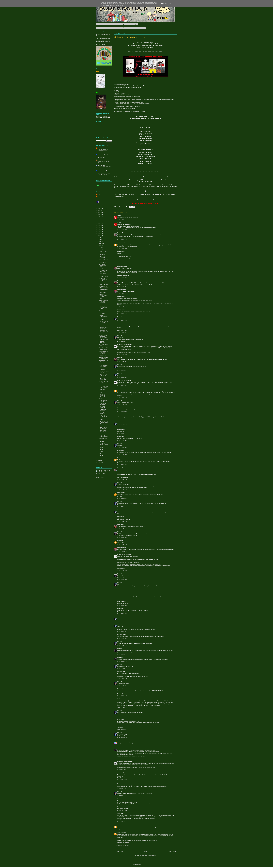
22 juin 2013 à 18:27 (122, 528)
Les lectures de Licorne (123, 344)
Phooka (119, 280)
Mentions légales (100, 477)
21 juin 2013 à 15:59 (122, 370)
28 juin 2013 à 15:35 (122, 685)
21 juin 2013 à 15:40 (122, 354)
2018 (99, 225)
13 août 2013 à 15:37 (122, 795)
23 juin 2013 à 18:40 (122, 621)
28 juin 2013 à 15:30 (122, 678)
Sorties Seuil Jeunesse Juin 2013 (103, 391)
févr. (100, 453)
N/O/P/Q (131, 28)
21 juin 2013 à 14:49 (122, 341)
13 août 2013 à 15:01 (122, 788)
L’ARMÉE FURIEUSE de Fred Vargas (103, 270)
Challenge (120, 209)
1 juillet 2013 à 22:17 (122, 737)
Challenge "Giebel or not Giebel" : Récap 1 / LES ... (103, 275)
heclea (119, 688)
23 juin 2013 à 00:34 (122, 551)
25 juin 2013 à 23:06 (122, 654)
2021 (99, 219)
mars (100, 451)
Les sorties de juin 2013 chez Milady (103, 283)
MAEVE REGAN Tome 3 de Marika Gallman (103, 371)
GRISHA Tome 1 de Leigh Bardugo (103, 358)
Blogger (139, 864)
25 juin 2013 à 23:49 (122, 661)
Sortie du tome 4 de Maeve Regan (103, 348)
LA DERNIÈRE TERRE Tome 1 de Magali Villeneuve (103, 411)
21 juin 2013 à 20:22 (122, 411)
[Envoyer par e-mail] (129, 207)
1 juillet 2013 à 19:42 (122, 716)
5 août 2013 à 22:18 (121, 758)
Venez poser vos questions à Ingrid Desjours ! (103, 440)
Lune (118, 741)
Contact (105, 24)
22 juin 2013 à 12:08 (122, 454)
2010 (99, 462)
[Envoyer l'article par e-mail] (126, 206)
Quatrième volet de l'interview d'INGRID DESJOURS (103, 353)
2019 (99, 223)
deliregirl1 (119, 634)
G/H (116, 28)
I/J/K (121, 28)
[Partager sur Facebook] (133, 207)
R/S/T (137, 28)
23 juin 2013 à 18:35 (122, 605)
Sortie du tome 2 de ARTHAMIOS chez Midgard (103, 291)
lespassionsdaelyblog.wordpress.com (104, 171)
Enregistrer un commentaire (122, 845)
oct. (100, 241)
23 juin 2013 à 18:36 (122, 613)
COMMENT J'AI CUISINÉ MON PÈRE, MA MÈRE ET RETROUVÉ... (103, 377)
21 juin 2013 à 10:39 (122, 229)
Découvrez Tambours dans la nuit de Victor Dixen (103, 296)
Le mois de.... (112, 24)
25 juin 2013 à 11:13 (121, 645)
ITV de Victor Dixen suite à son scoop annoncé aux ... (103, 366)
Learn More (164, 3)
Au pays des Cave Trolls (104, 154)
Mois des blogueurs (122, 24)
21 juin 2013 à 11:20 (121, 263)
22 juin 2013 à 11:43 (121, 440)
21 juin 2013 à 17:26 (122, 397)
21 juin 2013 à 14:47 (122, 332)
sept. (100, 243)
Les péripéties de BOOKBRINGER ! (103, 332)
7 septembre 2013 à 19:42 (123, 829)
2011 (99, 460)
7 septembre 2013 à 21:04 (123, 842)
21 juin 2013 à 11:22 (121, 277)
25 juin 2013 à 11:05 (121, 638)
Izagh (118, 648)
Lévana (119, 232)
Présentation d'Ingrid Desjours (103, 444)
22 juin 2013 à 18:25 (122, 521)
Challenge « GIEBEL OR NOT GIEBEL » (103, 312)
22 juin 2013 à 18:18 (122, 489)
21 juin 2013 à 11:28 (121, 306)
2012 (99, 458)
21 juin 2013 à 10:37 (122, 219)
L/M (125, 28)
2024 (99, 212)
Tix (118, 215)
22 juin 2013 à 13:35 (122, 479)
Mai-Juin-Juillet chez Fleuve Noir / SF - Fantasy (103, 386)
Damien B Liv (120, 266)
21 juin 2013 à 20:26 (122, 426)
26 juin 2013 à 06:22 (122, 668)
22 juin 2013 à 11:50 (121, 447)
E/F (112, 28)
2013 (99, 235)
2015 (99, 231)
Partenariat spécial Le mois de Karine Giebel (103, 322)
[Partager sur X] (132, 207)
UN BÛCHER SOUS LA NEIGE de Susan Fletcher (103, 317)
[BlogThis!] (130, 207)
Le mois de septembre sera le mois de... (103, 327)
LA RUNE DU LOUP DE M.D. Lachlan (103, 279)
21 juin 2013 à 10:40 (122, 239)
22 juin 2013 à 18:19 (122, 498)
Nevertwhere (101, 148)
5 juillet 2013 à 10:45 (122, 745)
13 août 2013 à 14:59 (122, 779)
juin (100, 249)
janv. (100, 455)
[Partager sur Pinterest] (134, 207)
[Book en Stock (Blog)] (97, 187)
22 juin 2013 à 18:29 (122, 537)
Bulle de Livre (101, 165)
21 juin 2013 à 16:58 (122, 385)
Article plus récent (119, 851)
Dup (118, 316)
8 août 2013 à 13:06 (121, 769)
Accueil (99, 24)
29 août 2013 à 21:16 (122, 821)
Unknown (119, 457)
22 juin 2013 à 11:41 (121, 433)
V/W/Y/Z (142, 28)
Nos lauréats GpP (132, 24)
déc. (100, 237)
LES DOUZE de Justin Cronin (102, 431)
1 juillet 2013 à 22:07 (122, 729)
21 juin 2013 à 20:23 (122, 419)
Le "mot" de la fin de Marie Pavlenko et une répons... (103, 427)
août (100, 245)
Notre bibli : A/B (101, 28)
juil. (100, 247)
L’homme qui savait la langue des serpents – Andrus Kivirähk (103, 150)
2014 (99, 233)
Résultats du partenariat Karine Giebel (103, 307)
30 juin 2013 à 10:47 (122, 695)
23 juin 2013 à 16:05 (122, 579)
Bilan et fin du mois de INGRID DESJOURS (103, 261)
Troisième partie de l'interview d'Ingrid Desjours (103, 400)
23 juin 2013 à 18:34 (122, 598)
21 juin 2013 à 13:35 (122, 320)
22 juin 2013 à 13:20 (122, 464)
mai (100, 447)
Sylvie (118, 699)
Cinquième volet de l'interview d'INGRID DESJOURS (103, 302)
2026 (99, 208)
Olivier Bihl (120, 243)
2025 (99, 210)
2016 (99, 229)
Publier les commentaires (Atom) (148, 855)
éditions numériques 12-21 (135, 180)
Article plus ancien (171, 851)
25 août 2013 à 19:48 (122, 810)
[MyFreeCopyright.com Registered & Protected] (104, 473)
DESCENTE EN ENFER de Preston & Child (103, 336)
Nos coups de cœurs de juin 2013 (102, 265)
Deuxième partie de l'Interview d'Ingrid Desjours (103, 422)
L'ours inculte (101, 160)
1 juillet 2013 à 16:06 (122, 707)
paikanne (119, 429)
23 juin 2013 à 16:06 (122, 588)
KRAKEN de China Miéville (103, 382)
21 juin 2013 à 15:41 (122, 361)
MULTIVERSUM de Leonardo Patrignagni (103, 341)
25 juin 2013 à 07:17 (122, 631)
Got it (171, 3)
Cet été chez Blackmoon (102, 257)
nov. (100, 239)
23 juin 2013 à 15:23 (122, 570)
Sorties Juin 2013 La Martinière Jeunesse (103, 253)
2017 (99, 227)
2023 (99, 214)
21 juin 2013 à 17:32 (122, 404)
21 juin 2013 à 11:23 (121, 293)
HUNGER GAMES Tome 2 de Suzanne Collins (103, 362)
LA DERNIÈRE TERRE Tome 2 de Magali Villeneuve (103, 405)
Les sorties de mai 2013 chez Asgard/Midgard (103, 435)
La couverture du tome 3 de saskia (103, 287)
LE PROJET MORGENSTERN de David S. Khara (103, 417)
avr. (100, 449)
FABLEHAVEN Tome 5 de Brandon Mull (102, 395)
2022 (99, 216)
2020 (99, 221)
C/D (108, 28)
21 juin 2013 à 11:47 (121, 313)
